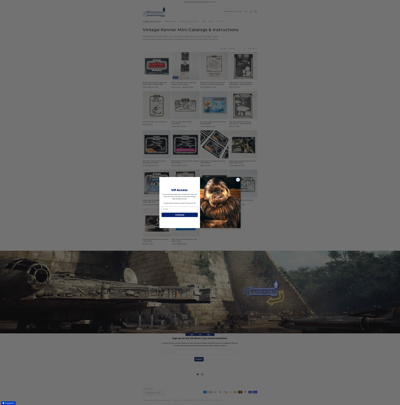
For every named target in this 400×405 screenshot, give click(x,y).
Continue (179, 214)
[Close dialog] (238, 179)
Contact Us (9, 403)
